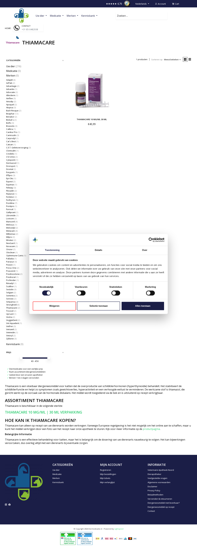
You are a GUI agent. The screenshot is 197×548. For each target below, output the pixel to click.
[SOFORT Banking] (111, 538)
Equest (9, 181)
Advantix (10, 89)
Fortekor (10, 197)
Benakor (10, 116)
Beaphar (10, 113)
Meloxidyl (10, 227)
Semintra (10, 295)
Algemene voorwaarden (159, 482)
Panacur (10, 261)
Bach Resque (12, 110)
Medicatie (11, 71)
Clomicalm (11, 150)
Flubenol (10, 193)
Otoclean (10, 252)
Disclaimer (152, 486)
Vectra (9, 317)
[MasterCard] (130, 538)
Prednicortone (13, 274)
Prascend (10, 271)
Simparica (10, 301)
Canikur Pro (11, 132)
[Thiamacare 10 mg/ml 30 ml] (92, 90)
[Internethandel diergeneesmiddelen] (68, 538)
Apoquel (10, 104)
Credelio (10, 153)
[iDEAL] (97, 538)
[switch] (81, 293)
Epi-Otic (9, 178)
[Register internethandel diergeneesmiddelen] (84, 538)
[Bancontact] (116, 538)
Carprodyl (11, 138)
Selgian (9, 292)
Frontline (10, 203)
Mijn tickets (105, 478)
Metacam (10, 230)
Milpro (9, 237)
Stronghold (11, 304)
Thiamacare (11, 307)
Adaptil (9, 79)
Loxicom (10, 218)
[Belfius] (121, 538)
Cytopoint (10, 160)
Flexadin (10, 190)
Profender (11, 280)
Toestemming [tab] (52, 250)
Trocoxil (9, 310)
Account (161, 3)
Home (8, 28)
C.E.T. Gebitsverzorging (17, 147)
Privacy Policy (154, 490)
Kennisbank (13, 344)
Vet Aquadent (12, 323)
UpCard (9, 314)
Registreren (105, 470)
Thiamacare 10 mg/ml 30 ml (92, 119)
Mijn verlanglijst (107, 482)
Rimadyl (10, 283)
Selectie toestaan (98, 306)
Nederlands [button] (141, 3)
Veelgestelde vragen (157, 478)
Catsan (9, 144)
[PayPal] (102, 538)
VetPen (9, 326)
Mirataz (9, 240)
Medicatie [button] (56, 15)
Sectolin (10, 289)
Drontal (9, 169)
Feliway (9, 187)
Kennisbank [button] (88, 15)
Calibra (9, 129)
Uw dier (10, 66)
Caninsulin (11, 135)
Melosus (10, 224)
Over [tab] (144, 250)
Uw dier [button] (40, 15)
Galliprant (10, 212)
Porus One (11, 267)
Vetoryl (9, 335)
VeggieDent (11, 320)
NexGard (10, 243)
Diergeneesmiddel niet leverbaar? (164, 502)
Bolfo (8, 123)
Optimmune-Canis (14, 255)
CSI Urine (10, 156)
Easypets (10, 172)
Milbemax (10, 234)
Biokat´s (10, 119)
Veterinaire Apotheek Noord (161, 470)
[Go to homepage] (21, 15)
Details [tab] (98, 250)
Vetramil (10, 329)
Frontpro (10, 206)
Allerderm (10, 95)
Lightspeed (118, 529)
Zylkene (10, 338)
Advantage (11, 86)
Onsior (9, 249)
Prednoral (11, 277)
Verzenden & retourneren (160, 498)
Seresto (10, 298)
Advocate (10, 92)
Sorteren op (157, 59)
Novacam (10, 246)
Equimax (10, 184)
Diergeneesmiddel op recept (161, 507)
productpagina (151, 429)
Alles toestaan (142, 306)
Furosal (9, 209)
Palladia (10, 258)
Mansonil (10, 221)
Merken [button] (71, 15)
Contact (151, 511)
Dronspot (10, 166)
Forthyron (10, 200)
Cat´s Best (11, 141)
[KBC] (125, 538)
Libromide (11, 215)
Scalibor (10, 286)
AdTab (9, 83)
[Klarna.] (107, 538)
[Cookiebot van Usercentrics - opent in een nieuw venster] (150, 240)
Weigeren (54, 306)
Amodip (9, 101)
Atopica (9, 107)
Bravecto (10, 126)
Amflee (9, 98)
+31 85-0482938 (30, 29)
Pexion (9, 264)
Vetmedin (10, 332)
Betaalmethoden (155, 494)
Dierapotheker (154, 474)
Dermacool (11, 163)
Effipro (9, 175)
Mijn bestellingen (108, 474)
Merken (11, 75)
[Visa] (135, 538)
